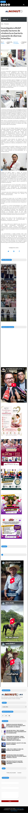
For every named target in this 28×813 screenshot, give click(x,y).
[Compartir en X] (8, 251)
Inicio (2, 24)
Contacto (19, 772)
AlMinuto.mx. (20, 808)
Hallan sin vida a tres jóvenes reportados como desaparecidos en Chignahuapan (16, 732)
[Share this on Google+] (14, 251)
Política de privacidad (11, 772)
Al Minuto (2, 42)
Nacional (15, 42)
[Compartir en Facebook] (19, 251)
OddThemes (14, 810)
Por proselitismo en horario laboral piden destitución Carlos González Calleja (16, 756)
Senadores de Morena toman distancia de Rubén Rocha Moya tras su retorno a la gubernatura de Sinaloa (15, 738)
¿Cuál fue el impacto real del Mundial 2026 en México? (14, 749)
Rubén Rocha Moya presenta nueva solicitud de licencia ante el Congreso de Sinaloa (15, 725)
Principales (6, 24)
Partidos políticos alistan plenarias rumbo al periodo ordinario (14, 762)
